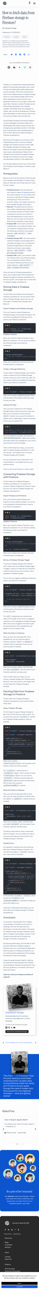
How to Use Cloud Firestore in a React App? (19, 469)
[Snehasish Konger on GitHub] (9, 1028)
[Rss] (18, 1229)
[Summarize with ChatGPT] (9, 67)
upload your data (18, 413)
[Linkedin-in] (8, 1229)
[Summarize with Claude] (14, 67)
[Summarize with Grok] (30, 67)
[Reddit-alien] (11, 1229)
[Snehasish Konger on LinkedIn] (6, 1028)
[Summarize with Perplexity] (25, 67)
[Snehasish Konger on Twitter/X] (12, 1028)
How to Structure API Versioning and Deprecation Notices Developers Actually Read (19, 1122)
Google (16, 37)
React (25, 37)
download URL (8, 443)
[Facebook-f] (5, 1229)
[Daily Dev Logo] (15, 1229)
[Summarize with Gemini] (19, 67)
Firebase (6, 37)
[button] (34, 3)
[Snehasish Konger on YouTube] (14, 1028)
